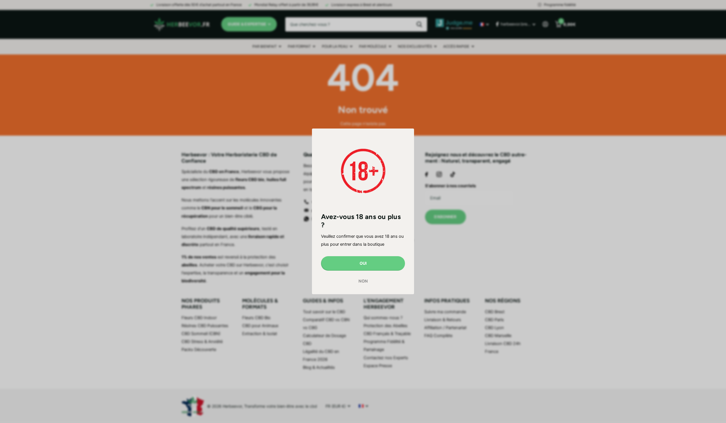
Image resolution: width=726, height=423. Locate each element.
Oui (363, 263)
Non (363, 281)
